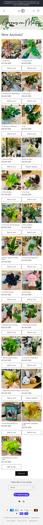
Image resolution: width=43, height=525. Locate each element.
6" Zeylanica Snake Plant (30, 358)
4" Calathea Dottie (8, 292)
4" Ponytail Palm (7, 159)
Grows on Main (13, 517)
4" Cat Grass (26, 192)
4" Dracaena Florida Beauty (11, 225)
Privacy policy (11, 520)
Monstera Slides (27, 159)
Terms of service (22, 520)
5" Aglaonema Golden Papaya (11, 390)
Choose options (31, 167)
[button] (4, 11)
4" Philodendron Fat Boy (10, 325)
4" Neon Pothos (7, 192)
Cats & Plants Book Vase (10, 423)
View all (21, 473)
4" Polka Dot (6, 60)
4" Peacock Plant (27, 225)
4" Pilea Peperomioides (29, 325)
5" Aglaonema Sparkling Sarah (30, 424)
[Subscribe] (32, 487)
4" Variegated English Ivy (30, 257)
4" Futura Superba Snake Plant (10, 258)
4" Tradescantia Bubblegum (11, 93)
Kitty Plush (25, 390)
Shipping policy (33, 520)
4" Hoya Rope (26, 93)
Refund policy (35, 517)
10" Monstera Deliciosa (9, 126)
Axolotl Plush (26, 292)
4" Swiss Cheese (27, 60)
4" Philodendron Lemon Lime (10, 458)
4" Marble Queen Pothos (10, 358)
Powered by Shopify (24, 517)
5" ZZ (23, 126)
